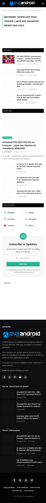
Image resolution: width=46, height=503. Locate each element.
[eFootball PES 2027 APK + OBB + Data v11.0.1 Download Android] (8, 194)
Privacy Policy (20, 272)
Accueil (4, 10)
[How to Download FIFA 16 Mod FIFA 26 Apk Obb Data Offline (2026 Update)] (8, 98)
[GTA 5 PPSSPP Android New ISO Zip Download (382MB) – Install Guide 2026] (8, 85)
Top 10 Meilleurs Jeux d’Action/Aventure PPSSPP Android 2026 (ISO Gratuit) (30, 462)
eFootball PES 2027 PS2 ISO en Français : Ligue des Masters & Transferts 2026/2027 (19, 145)
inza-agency (30, 496)
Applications (9, 487)
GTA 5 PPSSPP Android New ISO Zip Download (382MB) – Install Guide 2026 (30, 84)
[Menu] (3, 3)
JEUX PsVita (29, 491)
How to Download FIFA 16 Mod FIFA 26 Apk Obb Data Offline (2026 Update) (29, 97)
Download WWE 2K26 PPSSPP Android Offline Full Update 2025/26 (28, 418)
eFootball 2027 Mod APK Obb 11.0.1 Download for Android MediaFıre (28, 180)
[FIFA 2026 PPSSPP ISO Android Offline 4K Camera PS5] (8, 73)
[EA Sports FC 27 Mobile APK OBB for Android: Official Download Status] (8, 167)
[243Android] (23, 3)
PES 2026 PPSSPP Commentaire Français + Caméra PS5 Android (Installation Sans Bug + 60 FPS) (29, 58)
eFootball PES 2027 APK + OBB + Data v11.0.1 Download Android (29, 192)
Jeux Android (22, 487)
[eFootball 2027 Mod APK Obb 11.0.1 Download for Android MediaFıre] (8, 180)
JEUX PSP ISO (17, 491)
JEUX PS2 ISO (7, 137)
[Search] (42, 3)
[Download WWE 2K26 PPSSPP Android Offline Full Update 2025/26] (8, 419)
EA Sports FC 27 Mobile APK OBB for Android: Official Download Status (29, 166)
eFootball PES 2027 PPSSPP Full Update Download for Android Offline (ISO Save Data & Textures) (30, 406)
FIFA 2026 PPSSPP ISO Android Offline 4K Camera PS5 (28, 71)
